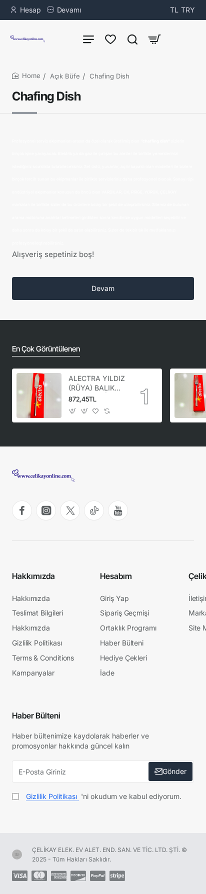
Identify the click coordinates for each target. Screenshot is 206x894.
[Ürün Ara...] (133, 39)
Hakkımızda (33, 576)
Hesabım (116, 576)
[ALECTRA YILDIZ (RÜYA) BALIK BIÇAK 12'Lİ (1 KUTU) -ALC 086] (39, 395)
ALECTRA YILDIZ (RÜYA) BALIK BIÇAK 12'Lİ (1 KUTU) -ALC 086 (96, 383)
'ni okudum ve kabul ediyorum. (104, 796)
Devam (103, 288)
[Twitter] (70, 510)
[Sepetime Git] (155, 39)
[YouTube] (118, 510)
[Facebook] (22, 510)
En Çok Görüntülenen (46, 349)
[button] (73, 411)
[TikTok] (94, 510)
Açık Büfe (65, 76)
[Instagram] (46, 510)
